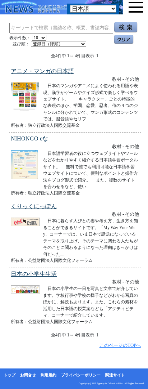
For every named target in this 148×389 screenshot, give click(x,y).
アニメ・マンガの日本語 (42, 71)
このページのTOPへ (120, 345)
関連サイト (115, 375)
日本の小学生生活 (34, 274)
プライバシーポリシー (81, 375)
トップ (9, 375)
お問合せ (28, 375)
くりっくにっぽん (34, 206)
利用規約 (48, 375)
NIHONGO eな (32, 138)
